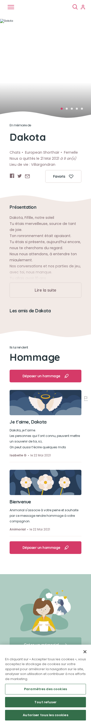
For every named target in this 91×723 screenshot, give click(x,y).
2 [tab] (68, 110)
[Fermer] (84, 651)
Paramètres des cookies (45, 689)
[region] (45, 684)
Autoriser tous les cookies (45, 715)
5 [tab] (83, 110)
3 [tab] (73, 110)
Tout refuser (45, 702)
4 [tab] (78, 110)
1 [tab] (63, 110)
